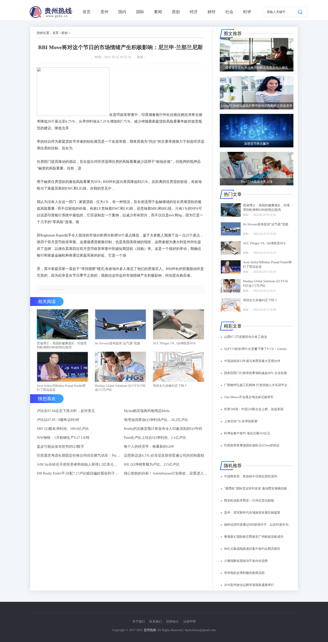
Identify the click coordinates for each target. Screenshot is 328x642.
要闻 (158, 12)
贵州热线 (150, 630)
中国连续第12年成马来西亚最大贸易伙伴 (252, 361)
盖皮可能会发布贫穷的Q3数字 (60, 446)
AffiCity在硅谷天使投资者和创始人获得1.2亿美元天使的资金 (78, 464)
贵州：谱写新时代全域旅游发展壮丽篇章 (252, 512)
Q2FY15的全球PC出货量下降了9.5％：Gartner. (255, 349)
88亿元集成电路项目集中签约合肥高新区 (252, 548)
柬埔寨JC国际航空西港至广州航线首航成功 (253, 536)
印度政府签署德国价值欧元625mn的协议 (252, 445)
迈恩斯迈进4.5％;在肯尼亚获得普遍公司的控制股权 (164, 455)
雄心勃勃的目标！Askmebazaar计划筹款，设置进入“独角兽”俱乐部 (165, 473)
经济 (194, 12)
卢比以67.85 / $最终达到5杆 (58, 420)
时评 (247, 12)
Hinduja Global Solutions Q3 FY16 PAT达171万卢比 (120, 387)
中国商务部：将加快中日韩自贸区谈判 (250, 476)
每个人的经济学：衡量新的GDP (149, 446)
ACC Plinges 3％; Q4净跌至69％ (174, 343)
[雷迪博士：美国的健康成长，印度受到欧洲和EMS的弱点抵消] (62, 324)
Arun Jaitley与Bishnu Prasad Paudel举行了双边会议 (61, 387)
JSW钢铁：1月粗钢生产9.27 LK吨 (63, 437)
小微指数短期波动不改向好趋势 (246, 561)
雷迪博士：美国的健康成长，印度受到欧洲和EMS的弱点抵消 (62, 345)
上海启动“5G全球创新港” (241, 421)
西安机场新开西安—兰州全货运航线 (249, 500)
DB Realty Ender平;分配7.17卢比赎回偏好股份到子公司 (78, 473)
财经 (212, 12)
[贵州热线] (53, 17)
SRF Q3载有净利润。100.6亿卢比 (63, 429)
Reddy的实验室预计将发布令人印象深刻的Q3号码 (163, 429)
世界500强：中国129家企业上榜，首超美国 (253, 409)
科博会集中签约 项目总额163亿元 (247, 433)
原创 (176, 12)
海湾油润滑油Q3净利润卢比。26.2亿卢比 (156, 420)
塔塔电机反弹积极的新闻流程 (244, 573)
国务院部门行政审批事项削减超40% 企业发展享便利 (258, 373)
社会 (229, 12)
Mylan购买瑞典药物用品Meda (147, 411)
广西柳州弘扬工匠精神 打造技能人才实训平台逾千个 (258, 385)
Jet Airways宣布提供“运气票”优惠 (117, 343)
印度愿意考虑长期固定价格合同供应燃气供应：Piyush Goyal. (78, 455)
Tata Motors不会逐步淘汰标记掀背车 (249, 397)
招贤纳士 (172, 621)
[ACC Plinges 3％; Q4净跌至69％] (178, 324)
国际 (140, 12)
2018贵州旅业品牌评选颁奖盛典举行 (249, 585)
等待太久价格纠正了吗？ (170, 385)
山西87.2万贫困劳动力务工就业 (245, 337)
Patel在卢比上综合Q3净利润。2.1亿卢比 (155, 437)
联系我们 (155, 621)
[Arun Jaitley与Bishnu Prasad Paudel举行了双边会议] (62, 367)
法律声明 (189, 621)
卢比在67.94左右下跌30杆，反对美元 (66, 411)
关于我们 (138, 621)
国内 (122, 12)
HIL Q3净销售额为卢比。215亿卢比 (152, 464)
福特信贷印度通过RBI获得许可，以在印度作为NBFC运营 (258, 524)
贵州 (104, 12)
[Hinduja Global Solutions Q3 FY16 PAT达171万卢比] (120, 367)
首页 (87, 12)
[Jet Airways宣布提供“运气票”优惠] (120, 324)
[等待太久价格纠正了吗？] (178, 367)
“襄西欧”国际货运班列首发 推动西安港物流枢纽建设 (258, 488)
